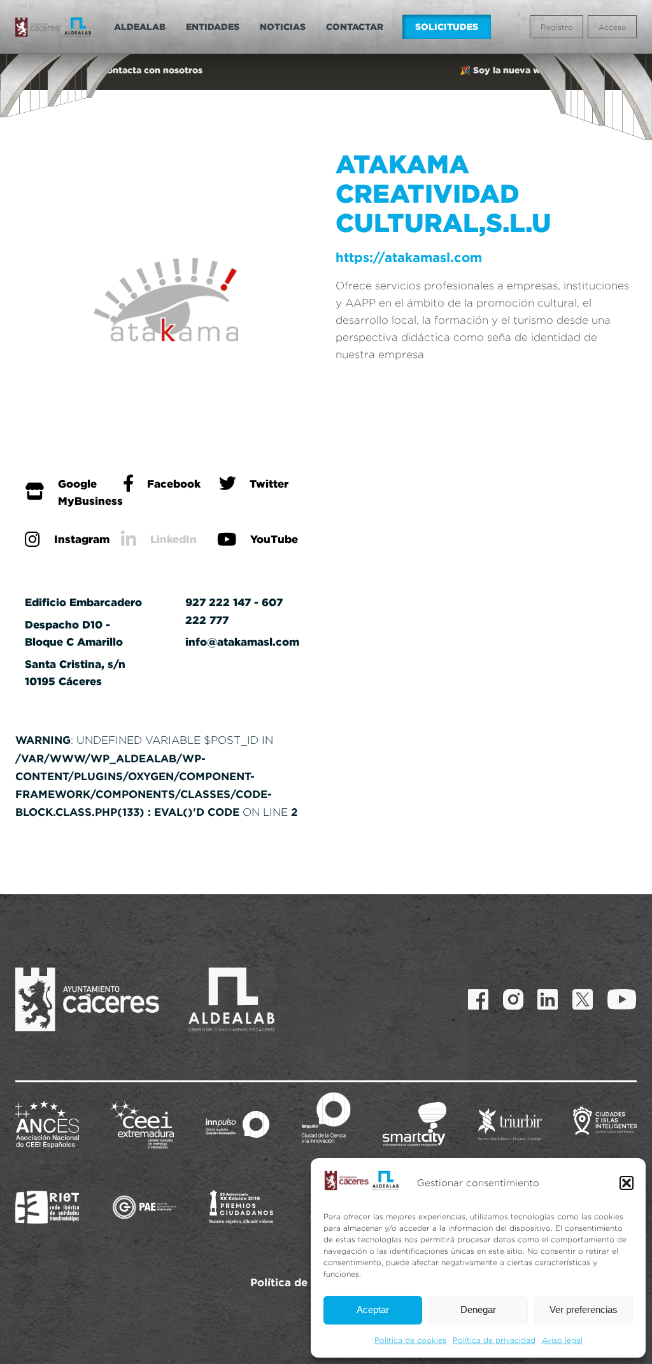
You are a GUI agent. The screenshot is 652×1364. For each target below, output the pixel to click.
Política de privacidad (494, 1340)
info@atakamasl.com (242, 641)
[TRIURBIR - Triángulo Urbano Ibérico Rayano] (510, 1124)
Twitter (269, 483)
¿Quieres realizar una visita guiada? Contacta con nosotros (326, 70)
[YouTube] (622, 999)
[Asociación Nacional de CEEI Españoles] (47, 1124)
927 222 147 (218, 602)
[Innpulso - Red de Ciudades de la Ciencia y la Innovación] (237, 1124)
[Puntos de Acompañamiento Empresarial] (144, 1207)
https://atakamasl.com (409, 257)
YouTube (274, 539)
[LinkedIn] (547, 999)
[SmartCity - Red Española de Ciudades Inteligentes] (414, 1124)
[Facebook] (478, 999)
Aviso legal (562, 1340)
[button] (626, 1183)
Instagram (82, 539)
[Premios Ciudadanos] (241, 1207)
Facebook (174, 483)
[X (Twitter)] (582, 999)
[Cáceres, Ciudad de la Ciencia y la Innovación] (326, 1117)
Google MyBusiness (90, 492)
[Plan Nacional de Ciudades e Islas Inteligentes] (605, 1124)
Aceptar (373, 1309)
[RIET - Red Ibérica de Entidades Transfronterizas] (47, 1207)
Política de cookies (410, 1340)
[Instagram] (513, 999)
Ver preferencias (583, 1309)
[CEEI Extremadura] (142, 1124)
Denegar (478, 1309)
